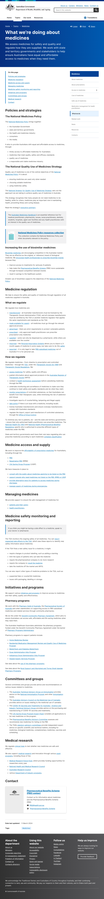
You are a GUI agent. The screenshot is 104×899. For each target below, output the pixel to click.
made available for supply (19, 323)
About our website (36, 847)
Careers (72, 6)
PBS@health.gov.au (36, 805)
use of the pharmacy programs (32, 664)
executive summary (28, 208)
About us (64, 6)
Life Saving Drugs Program (19, 464)
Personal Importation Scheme (32, 344)
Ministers (79, 6)
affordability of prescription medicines (39, 451)
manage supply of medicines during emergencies (28, 486)
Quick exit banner (36, 862)
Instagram (57, 864)
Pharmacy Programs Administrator (20, 630)
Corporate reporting (13, 853)
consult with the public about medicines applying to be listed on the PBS (37, 474)
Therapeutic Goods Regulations (17, 367)
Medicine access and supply (19, 83)
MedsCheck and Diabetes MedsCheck (24, 649)
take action (13, 404)
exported (12, 349)
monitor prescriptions (17, 392)
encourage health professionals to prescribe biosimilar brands (40, 258)
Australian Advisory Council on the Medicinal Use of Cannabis (36, 700)
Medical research (14, 99)
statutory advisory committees (29, 725)
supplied (12, 338)
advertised (13, 329)
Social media (34, 864)
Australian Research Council (20, 770)
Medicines (26, 26)
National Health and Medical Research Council (27, 766)
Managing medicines (16, 86)
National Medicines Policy (18, 122)
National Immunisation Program (32, 694)
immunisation (58, 694)
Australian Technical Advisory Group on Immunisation (33, 692)
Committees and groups (17, 96)
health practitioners (16, 508)
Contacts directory (12, 864)
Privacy (32, 859)
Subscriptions (34, 867)
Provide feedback (87, 857)
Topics (17, 18)
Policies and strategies (16, 76)
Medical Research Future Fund (20, 761)
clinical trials (19, 746)
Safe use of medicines (79, 101)
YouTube (57, 861)
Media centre (59, 844)
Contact (11, 102)
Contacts (75, 135)
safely (62, 346)
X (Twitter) (58, 858)
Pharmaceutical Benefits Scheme (33, 268)
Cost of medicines (77, 95)
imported (12, 344)
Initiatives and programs (17, 93)
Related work (76, 119)
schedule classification (53, 437)
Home (9, 18)
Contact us (94, 6)
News (86, 6)
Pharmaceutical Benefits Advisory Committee (30, 719)
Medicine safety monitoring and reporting (24, 89)
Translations (92, 18)
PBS (10, 458)
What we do (76, 113)
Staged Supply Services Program (22, 659)
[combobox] (74, 10)
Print (84, 26)
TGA (26, 365)
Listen (75, 26)
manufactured (14, 313)
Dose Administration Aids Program (22, 652)
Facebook (57, 853)
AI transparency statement (15, 856)
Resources (38, 18)
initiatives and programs (30, 593)
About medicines (77, 79)
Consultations (59, 850)
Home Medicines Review (18, 640)
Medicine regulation (15, 80)
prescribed (13, 332)
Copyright (33, 853)
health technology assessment (29, 381)
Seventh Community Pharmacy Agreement (38, 616)
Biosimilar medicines (13, 253)
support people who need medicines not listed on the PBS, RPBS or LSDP (37, 477)
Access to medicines (78, 90)
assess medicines (16, 372)
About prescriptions (78, 85)
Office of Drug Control (27, 415)
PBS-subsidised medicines (45, 349)
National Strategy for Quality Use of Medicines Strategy (30, 191)
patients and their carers (18, 505)
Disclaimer (33, 856)
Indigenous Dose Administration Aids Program (27, 655)
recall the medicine (35, 563)
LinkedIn (57, 855)
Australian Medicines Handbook (23, 215)
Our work (27, 18)
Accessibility (34, 850)
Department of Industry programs (28, 773)
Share (93, 26)
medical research (24, 753)
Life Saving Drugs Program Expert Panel (28, 714)
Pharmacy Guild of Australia (30, 606)
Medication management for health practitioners (83, 107)
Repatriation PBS (15, 461)
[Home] (27, 7)
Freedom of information (14, 859)
